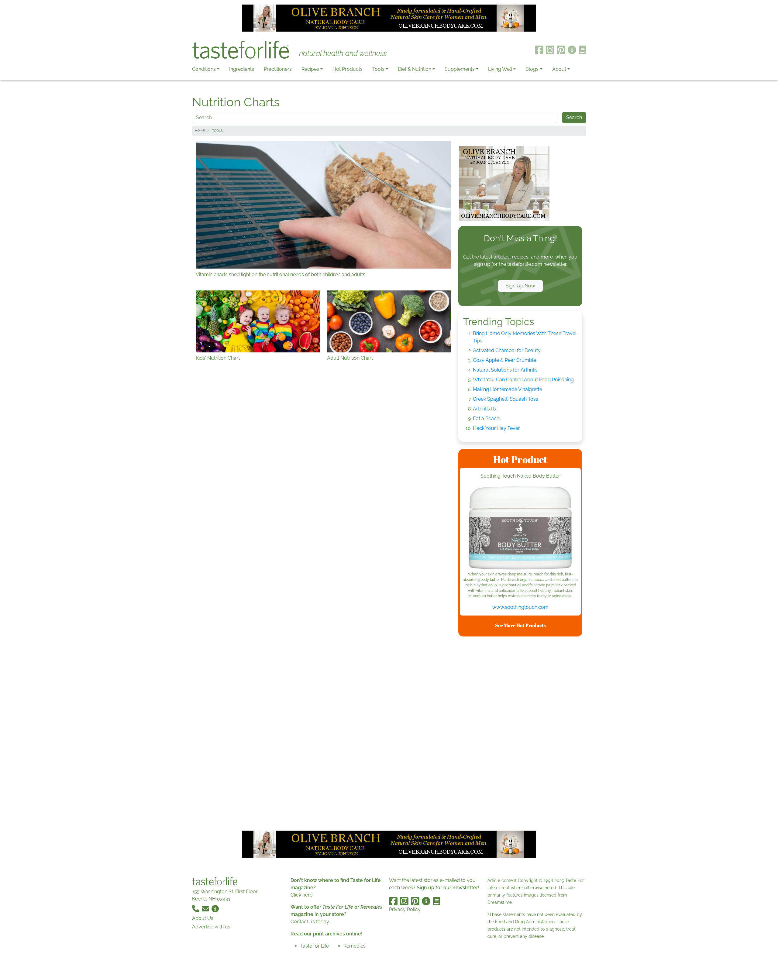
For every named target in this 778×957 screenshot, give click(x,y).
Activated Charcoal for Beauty (507, 350)
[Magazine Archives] (582, 50)
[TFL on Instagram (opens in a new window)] (550, 50)
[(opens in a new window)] (520, 528)
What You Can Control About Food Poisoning (523, 379)
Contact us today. (310, 921)
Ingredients (241, 69)
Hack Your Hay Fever (496, 428)
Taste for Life (314, 946)
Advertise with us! (212, 927)
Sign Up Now (520, 286)
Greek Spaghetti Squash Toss (505, 399)
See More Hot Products (520, 625)
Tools (378, 69)
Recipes (310, 69)
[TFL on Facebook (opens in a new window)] (539, 50)
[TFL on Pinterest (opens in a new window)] (561, 50)
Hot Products (347, 69)
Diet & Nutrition (414, 69)
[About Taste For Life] (572, 50)
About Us (202, 918)
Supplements (460, 69)
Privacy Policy (405, 909)
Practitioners (278, 69)
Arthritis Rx (485, 409)
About (559, 69)
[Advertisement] (520, 732)
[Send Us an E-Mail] (206, 908)
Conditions (204, 69)
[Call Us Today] (196, 908)
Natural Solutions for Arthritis (505, 370)
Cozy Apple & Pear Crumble (504, 360)
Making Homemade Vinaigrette (507, 389)
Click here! (302, 895)
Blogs (532, 69)
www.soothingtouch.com (520, 607)
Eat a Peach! (487, 418)
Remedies (354, 946)
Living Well (500, 69)
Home (200, 131)
